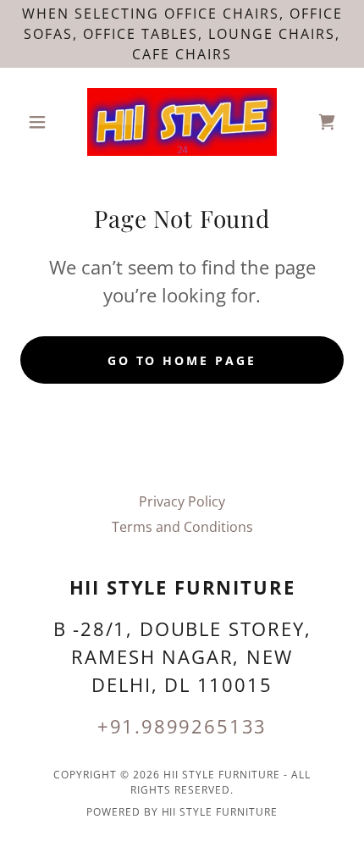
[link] (182, 122)
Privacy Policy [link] (182, 501)
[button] (44, 122)
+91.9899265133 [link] (182, 726)
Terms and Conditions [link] (182, 527)
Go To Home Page (182, 360)
